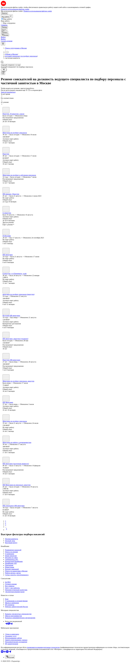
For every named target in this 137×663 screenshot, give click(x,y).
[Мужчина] (6, 232)
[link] (4, 32)
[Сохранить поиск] (3, 73)
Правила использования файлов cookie (37, 11)
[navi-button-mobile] (3, 44)
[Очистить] (4, 69)
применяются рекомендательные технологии (43, 647)
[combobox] (11, 65)
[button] (3, 37)
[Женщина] (6, 110)
